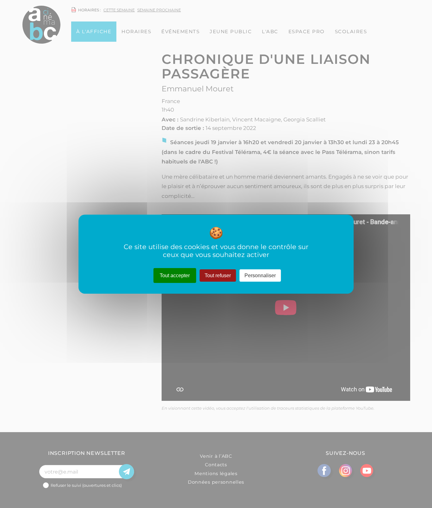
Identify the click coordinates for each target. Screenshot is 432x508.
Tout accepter (175, 275)
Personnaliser (260, 275)
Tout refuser (218, 275)
